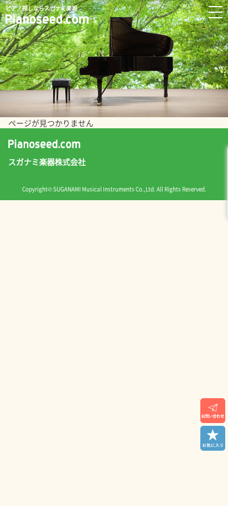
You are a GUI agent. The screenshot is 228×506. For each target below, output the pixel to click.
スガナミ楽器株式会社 (47, 161)
